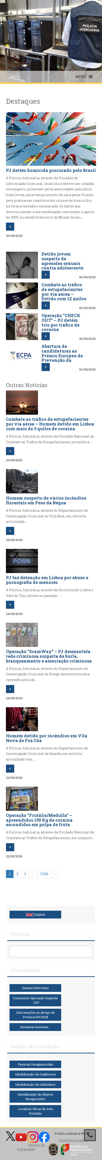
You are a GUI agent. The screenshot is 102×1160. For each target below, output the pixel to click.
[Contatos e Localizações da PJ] (90, 1135)
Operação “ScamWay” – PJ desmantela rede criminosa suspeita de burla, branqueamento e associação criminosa (49, 656)
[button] (81, 76)
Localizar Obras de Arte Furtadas (35, 1111)
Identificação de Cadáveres (35, 1074)
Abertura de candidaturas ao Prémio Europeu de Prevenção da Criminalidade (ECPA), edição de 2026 (62, 360)
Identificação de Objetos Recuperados (35, 1096)
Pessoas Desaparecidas (35, 1064)
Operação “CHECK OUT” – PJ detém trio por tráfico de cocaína (61, 322)
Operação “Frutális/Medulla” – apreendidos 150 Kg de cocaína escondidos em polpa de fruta (39, 820)
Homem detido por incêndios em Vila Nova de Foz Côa (46, 738)
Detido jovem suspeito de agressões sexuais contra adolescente (62, 261)
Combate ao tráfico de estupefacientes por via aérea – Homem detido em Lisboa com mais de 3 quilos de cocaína (50, 423)
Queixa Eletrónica (35, 988)
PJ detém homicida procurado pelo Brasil (51, 170)
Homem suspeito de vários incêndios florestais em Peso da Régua (46, 500)
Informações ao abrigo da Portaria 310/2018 (35, 1014)
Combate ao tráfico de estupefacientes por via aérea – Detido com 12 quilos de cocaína (64, 294)
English (39, 914)
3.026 (44, 874)
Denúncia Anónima (35, 1027)
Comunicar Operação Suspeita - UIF (35, 1000)
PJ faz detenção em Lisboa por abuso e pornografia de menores (47, 580)
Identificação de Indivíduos (35, 1084)
